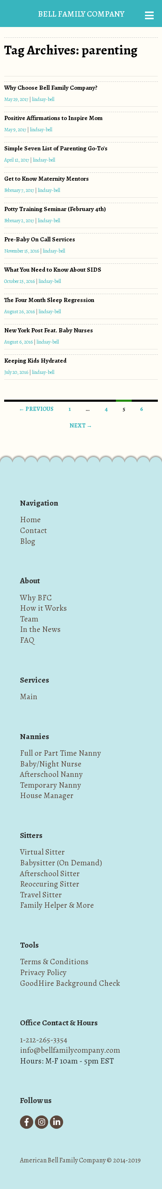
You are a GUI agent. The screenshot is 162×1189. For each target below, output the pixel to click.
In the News (40, 629)
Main (28, 696)
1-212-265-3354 (43, 1039)
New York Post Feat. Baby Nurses (48, 330)
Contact (33, 530)
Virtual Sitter (42, 851)
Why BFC (36, 597)
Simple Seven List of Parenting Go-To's (56, 148)
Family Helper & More (57, 905)
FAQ (27, 640)
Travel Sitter (41, 894)
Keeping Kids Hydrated (35, 360)
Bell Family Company (81, 14)
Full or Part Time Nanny (60, 753)
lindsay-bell (43, 99)
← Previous (36, 409)
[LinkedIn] (56, 1122)
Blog (27, 541)
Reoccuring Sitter (49, 883)
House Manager (47, 795)
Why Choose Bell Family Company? (51, 88)
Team (29, 618)
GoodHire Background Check (70, 983)
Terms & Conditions (54, 961)
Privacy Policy (43, 972)
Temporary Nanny (50, 785)
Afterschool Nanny (51, 774)
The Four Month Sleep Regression (49, 300)
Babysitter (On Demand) (61, 862)
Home (30, 519)
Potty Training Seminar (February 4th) (55, 209)
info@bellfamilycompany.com (70, 1050)
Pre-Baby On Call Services (39, 239)
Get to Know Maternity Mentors (46, 178)
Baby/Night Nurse (50, 763)
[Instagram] (41, 1122)
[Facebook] (26, 1122)
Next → (80, 426)
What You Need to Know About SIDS (52, 269)
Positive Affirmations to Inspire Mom (53, 118)
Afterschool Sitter (50, 873)
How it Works (43, 608)
